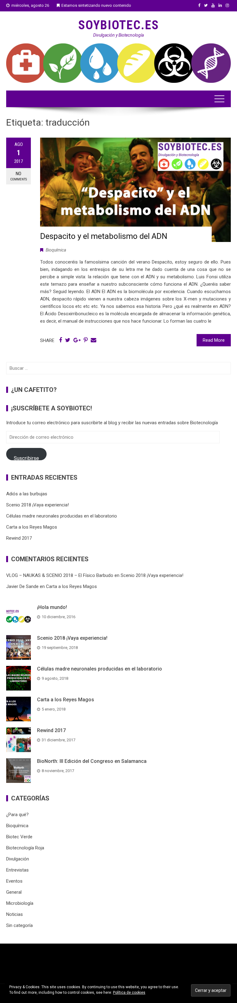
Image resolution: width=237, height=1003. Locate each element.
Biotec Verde (19, 837)
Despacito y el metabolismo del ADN (103, 236)
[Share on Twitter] (68, 340)
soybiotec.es (118, 25)
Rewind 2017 (19, 538)
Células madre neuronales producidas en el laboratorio (61, 516)
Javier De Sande (22, 586)
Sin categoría (19, 925)
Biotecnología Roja (25, 848)
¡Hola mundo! (52, 607)
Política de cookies (129, 992)
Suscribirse (26, 457)
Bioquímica (56, 250)
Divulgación (17, 859)
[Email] (93, 340)
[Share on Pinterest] (85, 340)
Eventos (14, 881)
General (14, 892)
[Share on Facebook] (60, 340)
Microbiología (19, 903)
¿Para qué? (17, 814)
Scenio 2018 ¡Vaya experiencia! (37, 505)
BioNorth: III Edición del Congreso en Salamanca (92, 761)
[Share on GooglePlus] (77, 340)
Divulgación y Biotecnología (118, 35)
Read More (214, 340)
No (18, 176)
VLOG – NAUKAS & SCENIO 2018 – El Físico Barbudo (59, 575)
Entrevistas (17, 870)
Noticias (14, 914)
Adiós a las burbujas (26, 494)
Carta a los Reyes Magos (31, 527)
